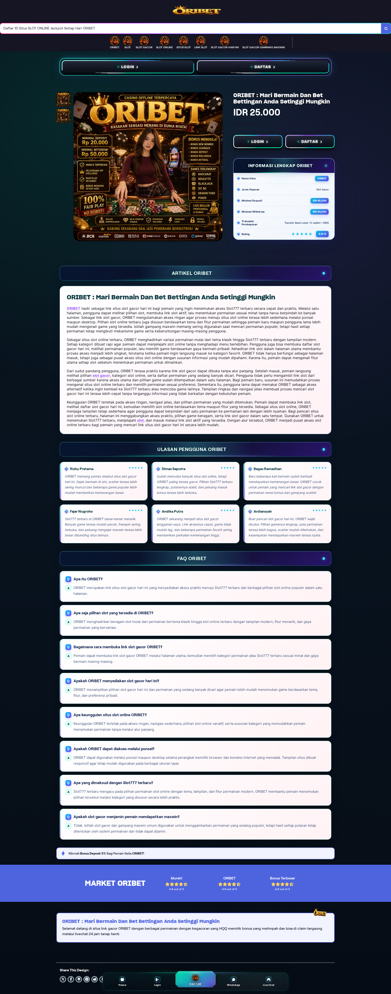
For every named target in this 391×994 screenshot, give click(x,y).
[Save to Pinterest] (86, 979)
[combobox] (190, 28)
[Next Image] (218, 167)
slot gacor (101, 375)
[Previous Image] (77, 167)
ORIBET (73, 308)
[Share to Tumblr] (102, 979)
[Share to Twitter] (63, 979)
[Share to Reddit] (94, 979)
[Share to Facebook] (71, 979)
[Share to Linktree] (79, 979)
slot (140, 420)
